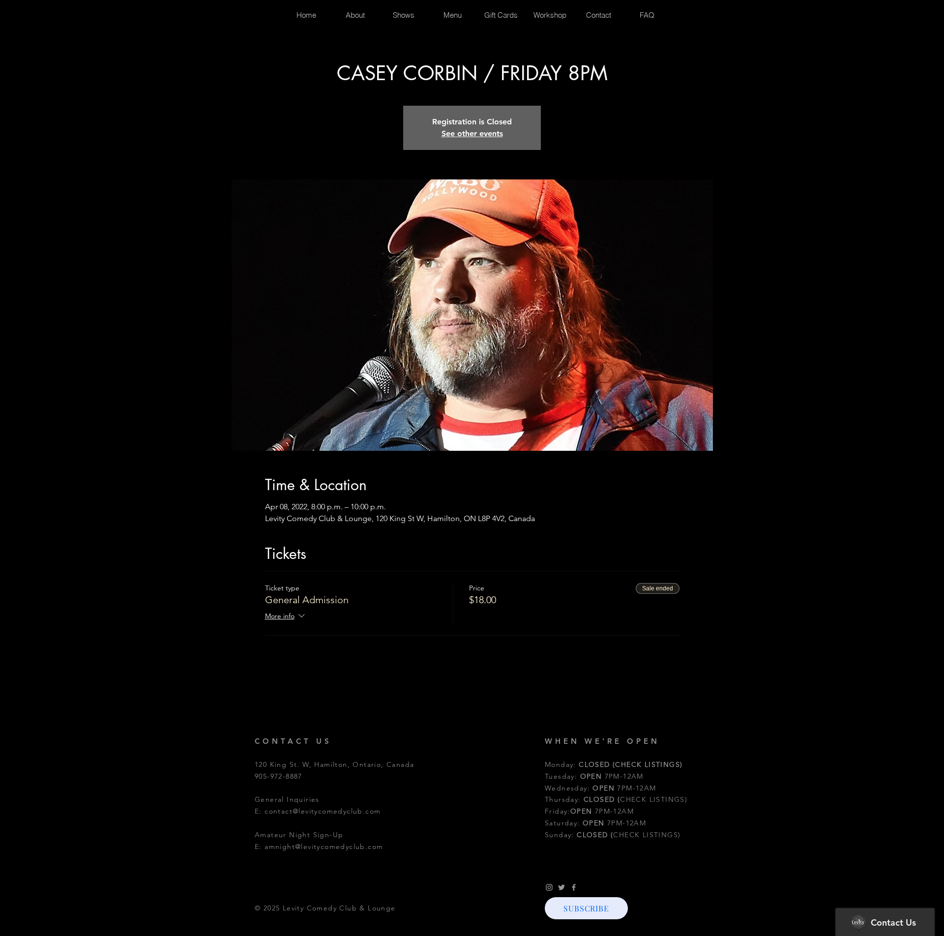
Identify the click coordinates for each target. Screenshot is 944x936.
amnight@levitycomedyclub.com (324, 846)
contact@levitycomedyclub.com (323, 811)
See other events (472, 133)
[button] (586, 908)
